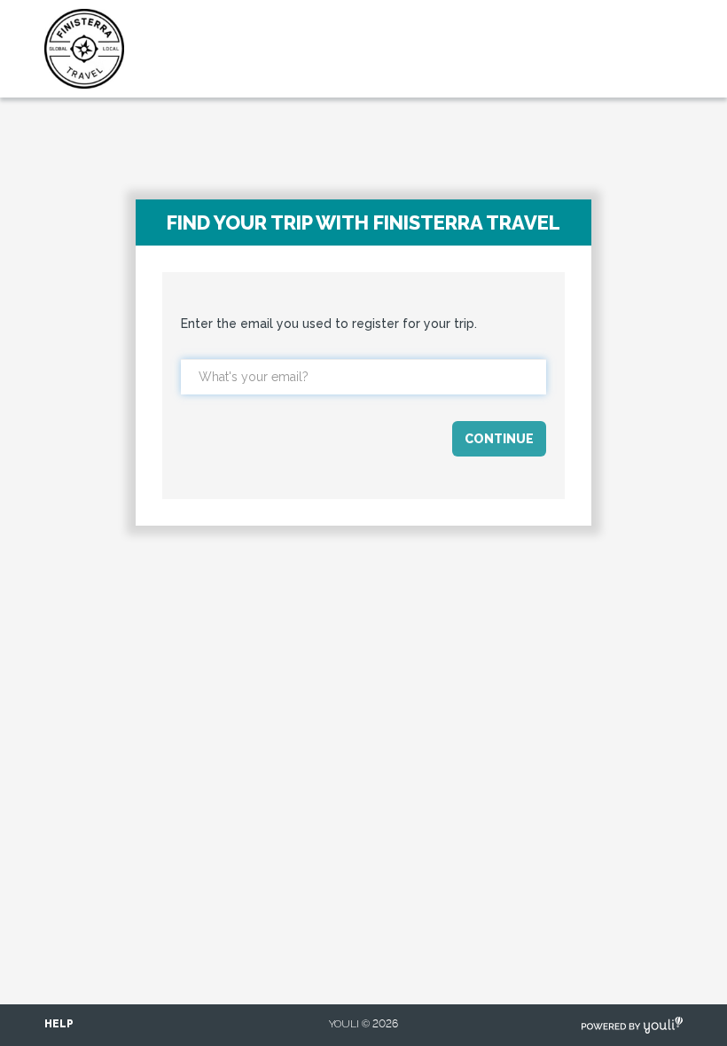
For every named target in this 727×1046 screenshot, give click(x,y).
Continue (499, 439)
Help (59, 1024)
